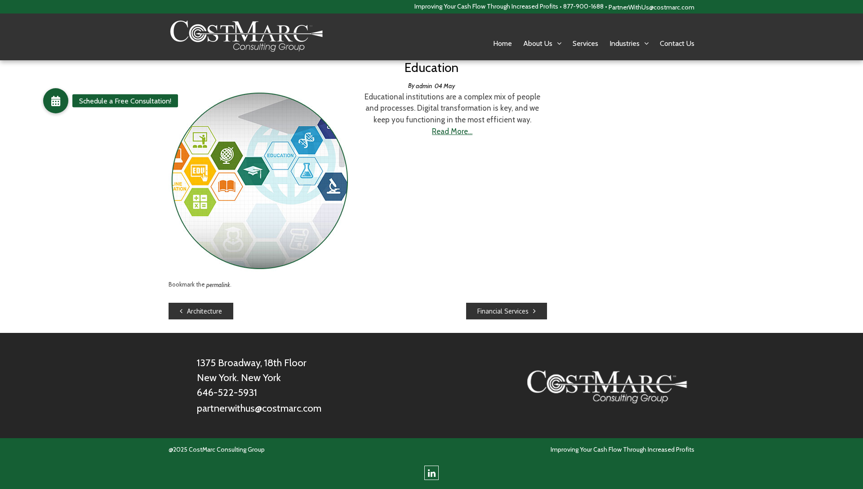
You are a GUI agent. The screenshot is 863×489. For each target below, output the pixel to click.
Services (585, 43)
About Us (537, 43)
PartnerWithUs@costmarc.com (651, 7)
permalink (218, 284)
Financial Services (503, 311)
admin (424, 86)
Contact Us (677, 43)
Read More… (452, 131)
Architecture (204, 311)
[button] (55, 100)
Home (502, 43)
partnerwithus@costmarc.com (259, 408)
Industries (624, 43)
